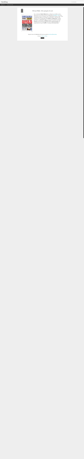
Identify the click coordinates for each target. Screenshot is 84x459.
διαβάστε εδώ (56, 15)
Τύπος (46, 36)
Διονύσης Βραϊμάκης (52, 34)
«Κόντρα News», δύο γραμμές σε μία (42, 11)
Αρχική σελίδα (10, 4)
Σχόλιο (43, 36)
